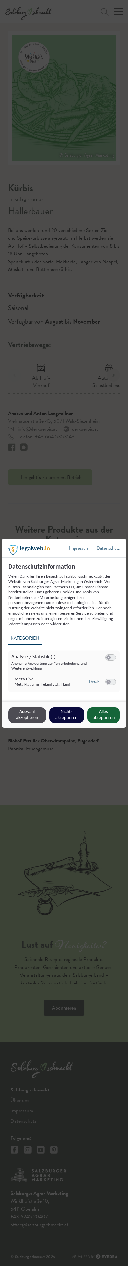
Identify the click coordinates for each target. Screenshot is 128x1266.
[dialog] (64, 633)
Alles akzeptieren (104, 714)
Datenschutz (108, 548)
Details (94, 681)
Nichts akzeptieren (66, 714)
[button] (108, 657)
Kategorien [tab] (25, 638)
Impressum (79, 548)
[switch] (111, 658)
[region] (64, 631)
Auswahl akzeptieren (27, 714)
